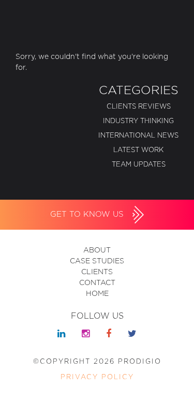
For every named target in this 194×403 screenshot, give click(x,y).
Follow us (97, 316)
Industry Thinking (138, 121)
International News (138, 135)
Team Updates (139, 164)
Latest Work (138, 150)
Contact (97, 283)
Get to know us (88, 214)
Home (97, 293)
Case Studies (97, 261)
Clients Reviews (139, 106)
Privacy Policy (97, 377)
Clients (97, 272)
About (97, 250)
